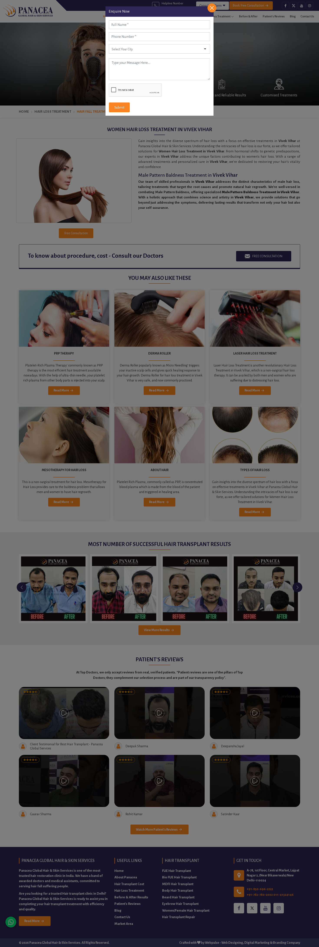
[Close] (211, 7)
